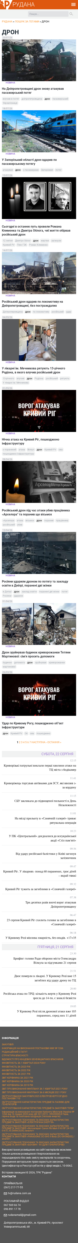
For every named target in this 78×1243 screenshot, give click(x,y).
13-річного (8, 378)
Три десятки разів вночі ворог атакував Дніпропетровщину (50, 904)
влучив (20, 378)
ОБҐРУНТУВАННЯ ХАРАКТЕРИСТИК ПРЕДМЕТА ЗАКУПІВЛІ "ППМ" (38, 1108)
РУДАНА (23, 4)
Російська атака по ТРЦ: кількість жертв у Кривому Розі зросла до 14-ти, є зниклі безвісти (39, 995)
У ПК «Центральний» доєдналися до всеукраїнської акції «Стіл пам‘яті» (42, 838)
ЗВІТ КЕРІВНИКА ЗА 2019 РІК (17, 1085)
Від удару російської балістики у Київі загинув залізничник (46, 856)
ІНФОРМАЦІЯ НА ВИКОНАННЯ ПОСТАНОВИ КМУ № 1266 (32, 1048)
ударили (18, 596)
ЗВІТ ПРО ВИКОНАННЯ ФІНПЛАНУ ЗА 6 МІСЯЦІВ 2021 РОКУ (34, 1092)
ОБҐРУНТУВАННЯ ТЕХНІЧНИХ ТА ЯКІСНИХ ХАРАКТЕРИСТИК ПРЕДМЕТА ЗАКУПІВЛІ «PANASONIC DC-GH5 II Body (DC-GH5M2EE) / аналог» (38, 1136)
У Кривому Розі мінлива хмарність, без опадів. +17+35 (40, 938)
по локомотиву (41, 311)
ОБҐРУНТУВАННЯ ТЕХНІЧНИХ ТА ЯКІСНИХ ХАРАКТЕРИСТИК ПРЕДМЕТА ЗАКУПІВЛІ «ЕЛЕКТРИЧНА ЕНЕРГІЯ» (35, 1121)
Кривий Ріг (9, 245)
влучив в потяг (11, 99)
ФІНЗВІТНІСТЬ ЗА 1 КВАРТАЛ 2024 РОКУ (24, 1063)
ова (61, 449)
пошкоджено (43, 733)
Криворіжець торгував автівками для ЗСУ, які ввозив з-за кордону (40, 785)
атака (22, 449)
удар (68, 311)
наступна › (39, 742)
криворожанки (57, 662)
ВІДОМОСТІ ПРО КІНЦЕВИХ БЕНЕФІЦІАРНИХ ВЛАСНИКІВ (32, 1059)
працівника (62, 520)
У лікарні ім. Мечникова (16, 382)
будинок (7, 662)
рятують (64, 378)
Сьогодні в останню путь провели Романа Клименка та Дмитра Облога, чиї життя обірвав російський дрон (36, 230)
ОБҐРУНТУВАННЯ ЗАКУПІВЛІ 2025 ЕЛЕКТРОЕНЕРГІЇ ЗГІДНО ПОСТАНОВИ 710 (34, 1097)
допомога (19, 662)
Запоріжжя (47, 170)
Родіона (39, 378)
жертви (45, 240)
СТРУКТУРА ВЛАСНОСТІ (15, 1055)
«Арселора (8, 520)
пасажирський (60, 99)
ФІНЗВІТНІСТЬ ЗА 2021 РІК (16, 1074)
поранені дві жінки (49, 591)
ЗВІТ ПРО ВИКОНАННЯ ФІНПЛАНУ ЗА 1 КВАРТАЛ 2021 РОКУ (35, 1088)
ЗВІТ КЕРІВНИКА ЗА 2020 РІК (17, 1081)
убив (19, 524)
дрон (47, 99)
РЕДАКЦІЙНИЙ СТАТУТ (14, 1052)
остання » (54, 742)
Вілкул (30, 449)
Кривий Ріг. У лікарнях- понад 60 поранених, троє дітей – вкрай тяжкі (39, 873)
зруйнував (40, 662)
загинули (56, 240)
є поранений (9, 449)
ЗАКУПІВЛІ (7, 1044)
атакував (8, 170)
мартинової (9, 666)
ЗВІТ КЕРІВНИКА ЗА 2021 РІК (17, 1077)
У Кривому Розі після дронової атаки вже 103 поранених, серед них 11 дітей (46, 1013)
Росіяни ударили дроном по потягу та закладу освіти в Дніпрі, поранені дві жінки (35, 583)
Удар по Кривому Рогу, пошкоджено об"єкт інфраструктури (32, 725)
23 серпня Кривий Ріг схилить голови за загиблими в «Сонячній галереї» (41, 922)
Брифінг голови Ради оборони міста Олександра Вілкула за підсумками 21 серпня (44, 960)
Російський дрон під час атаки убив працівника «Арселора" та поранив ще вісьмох (36, 512)
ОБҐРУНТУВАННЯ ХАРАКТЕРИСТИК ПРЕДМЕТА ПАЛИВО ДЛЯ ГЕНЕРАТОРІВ (35, 1103)
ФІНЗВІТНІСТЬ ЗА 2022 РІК (16, 1070)
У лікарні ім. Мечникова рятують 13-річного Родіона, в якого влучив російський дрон (33, 370)
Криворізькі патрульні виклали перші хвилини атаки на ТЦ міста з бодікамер (40, 767)
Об (26, 733)
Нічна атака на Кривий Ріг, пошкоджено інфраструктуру (30, 441)
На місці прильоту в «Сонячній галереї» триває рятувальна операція (45, 820)
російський (58, 311)
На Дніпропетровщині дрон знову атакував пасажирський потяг (33, 90)
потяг (58, 170)
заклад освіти (29, 591)
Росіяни (7, 596)
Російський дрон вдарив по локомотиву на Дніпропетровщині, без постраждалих (32, 303)
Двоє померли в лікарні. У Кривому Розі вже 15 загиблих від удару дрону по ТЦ (45, 978)
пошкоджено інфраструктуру (18, 453)
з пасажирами (31, 170)
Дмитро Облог (23, 240)
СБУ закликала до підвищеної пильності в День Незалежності (45, 803)
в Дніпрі (7, 591)
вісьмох (30, 520)
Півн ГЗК (22, 245)
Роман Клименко (38, 245)
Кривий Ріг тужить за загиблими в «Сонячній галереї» (40, 889)
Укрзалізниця (10, 103)
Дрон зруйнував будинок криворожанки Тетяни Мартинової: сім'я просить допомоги (36, 654)
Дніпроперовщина (13, 311)
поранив (49, 520)
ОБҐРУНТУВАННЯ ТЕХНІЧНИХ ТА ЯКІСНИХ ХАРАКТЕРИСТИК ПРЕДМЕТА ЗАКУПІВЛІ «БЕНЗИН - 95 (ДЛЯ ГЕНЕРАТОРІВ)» (35, 1143)
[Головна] (6, 8)
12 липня (8, 240)
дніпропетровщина (32, 99)
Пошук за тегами (27, 21)
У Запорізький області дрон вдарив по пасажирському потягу (29, 162)
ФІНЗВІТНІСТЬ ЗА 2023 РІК (16, 1066)
